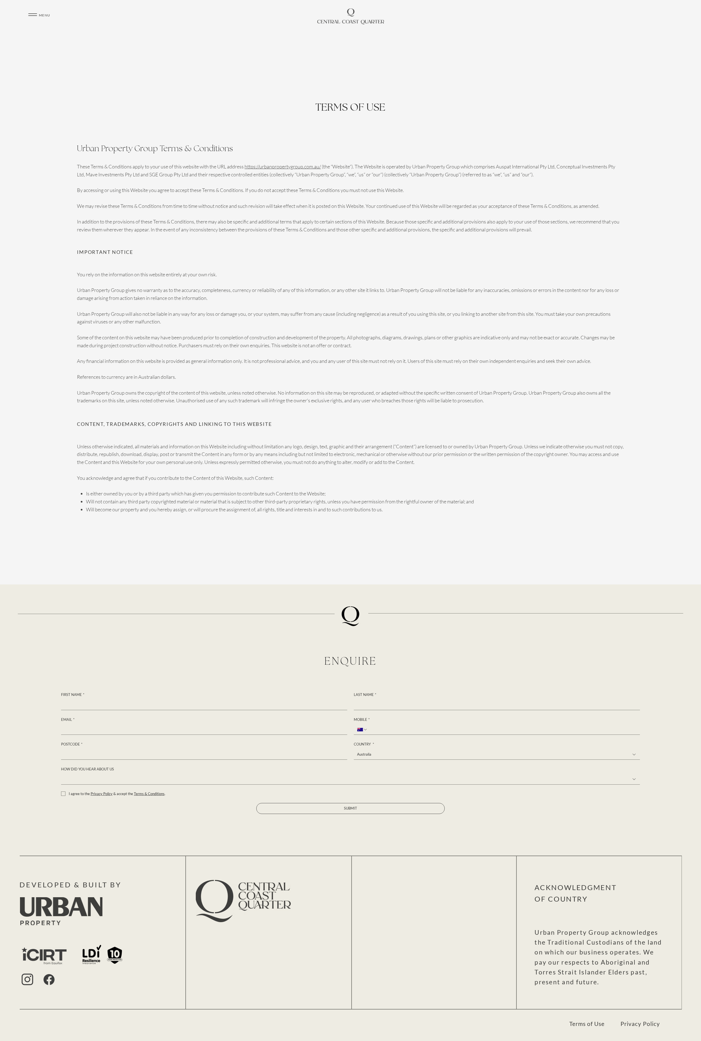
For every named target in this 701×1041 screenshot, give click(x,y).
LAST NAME (365, 694)
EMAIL (67, 719)
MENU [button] (44, 15)
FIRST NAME (72, 694)
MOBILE (362, 719)
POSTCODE (71, 744)
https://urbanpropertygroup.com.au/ (283, 167)
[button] (32, 14)
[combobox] (497, 754)
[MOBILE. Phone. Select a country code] (362, 729)
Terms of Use (587, 1023)
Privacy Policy (640, 1023)
